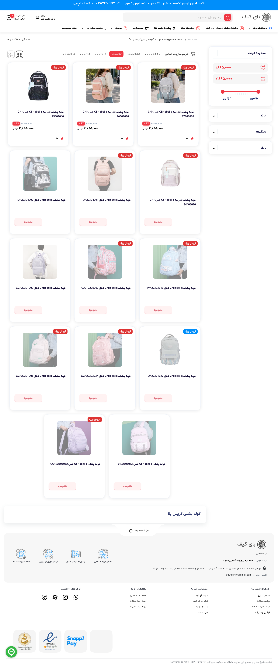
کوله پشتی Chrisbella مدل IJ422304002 (41, 200)
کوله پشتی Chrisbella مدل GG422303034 (106, 376)
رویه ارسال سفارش (137, 601)
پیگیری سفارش (69, 28)
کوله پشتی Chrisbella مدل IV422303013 (141, 464)
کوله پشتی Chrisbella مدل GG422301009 (41, 288)
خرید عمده (203, 612)
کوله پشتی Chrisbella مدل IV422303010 (171, 288)
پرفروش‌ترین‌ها (162, 28)
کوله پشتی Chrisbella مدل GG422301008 (41, 376)
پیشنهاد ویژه (187, 28)
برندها (118, 28)
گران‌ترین (85, 54)
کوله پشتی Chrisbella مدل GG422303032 (75, 464)
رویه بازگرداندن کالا (137, 606)
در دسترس (69, 54)
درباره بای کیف (201, 595)
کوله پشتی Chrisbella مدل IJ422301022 (172, 376)
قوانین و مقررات (262, 612)
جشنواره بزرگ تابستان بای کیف (222, 28)
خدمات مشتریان (94, 28)
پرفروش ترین (152, 54)
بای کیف (192, 39)
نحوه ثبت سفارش (138, 595)
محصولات (138, 28)
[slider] (258, 92)
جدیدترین (116, 54)
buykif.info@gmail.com (239, 575)
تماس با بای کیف (200, 601)
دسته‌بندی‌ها (260, 28)
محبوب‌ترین (133, 54)
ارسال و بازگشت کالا (261, 606)
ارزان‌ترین (100, 54)
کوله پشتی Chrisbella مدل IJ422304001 (106, 200)
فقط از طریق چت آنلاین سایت (238, 560)
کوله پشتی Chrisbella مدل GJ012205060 (106, 288)
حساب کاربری (264, 595)
